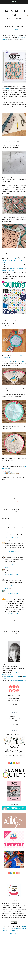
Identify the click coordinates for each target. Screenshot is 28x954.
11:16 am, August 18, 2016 (12, 551)
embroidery (17, 29)
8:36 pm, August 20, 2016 (12, 593)
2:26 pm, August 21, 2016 (12, 613)
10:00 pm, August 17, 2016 (12, 537)
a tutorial (7, 88)
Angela (10, 361)
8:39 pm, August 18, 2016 (12, 574)
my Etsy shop (7, 357)
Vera (6, 567)
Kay (6, 541)
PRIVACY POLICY (14, 933)
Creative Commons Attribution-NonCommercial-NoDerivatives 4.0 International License (14, 928)
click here (17, 47)
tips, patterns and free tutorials (12, 676)
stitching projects (6, 674)
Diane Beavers (9, 597)
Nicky (6, 555)
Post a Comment (8, 521)
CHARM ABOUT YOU (14, 13)
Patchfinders (18, 259)
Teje (6, 524)
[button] (14, 1)
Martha (7, 578)
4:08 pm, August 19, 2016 (12, 585)
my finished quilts (16, 672)
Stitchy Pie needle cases (13, 322)
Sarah (6, 588)
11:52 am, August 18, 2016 (12, 564)
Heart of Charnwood (20, 361)
